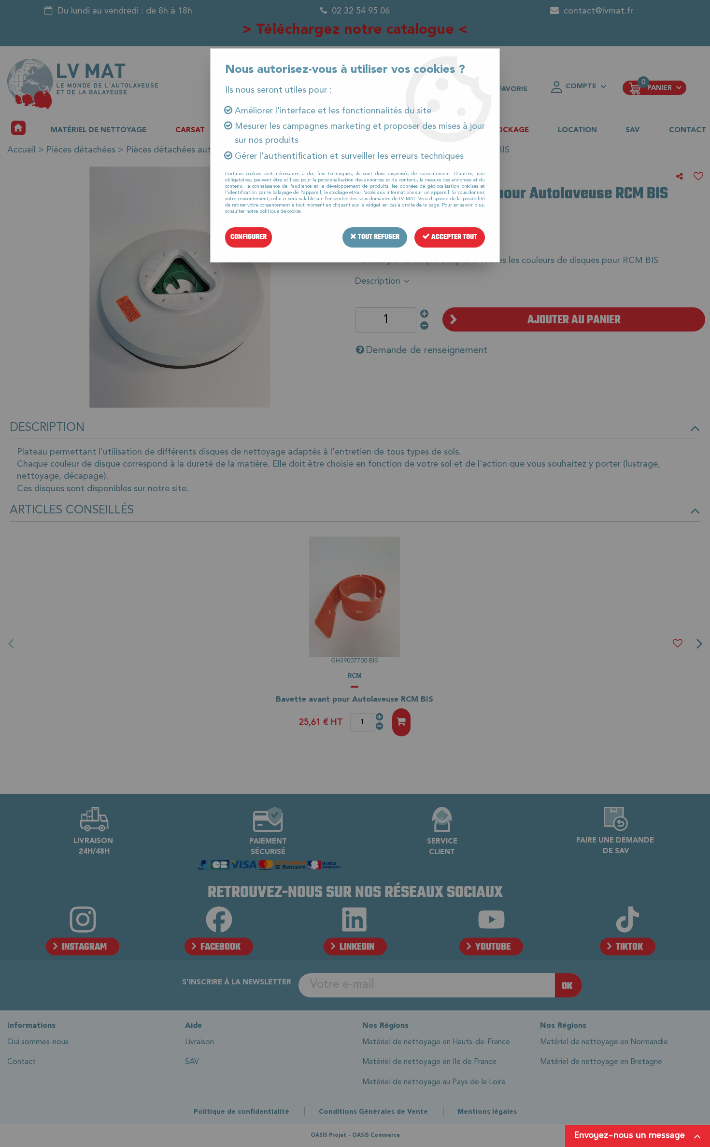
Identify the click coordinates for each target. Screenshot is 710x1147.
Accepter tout (453, 237)
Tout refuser (377, 237)
